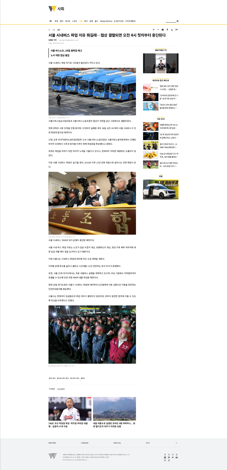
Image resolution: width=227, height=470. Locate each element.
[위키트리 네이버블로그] (173, 457)
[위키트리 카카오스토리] (165, 457)
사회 (80, 21)
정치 (86, 21)
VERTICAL (117, 443)
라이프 (67, 21)
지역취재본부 (130, 21)
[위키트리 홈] (52, 11)
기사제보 (52, 389)
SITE (148, 443)
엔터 (61, 21)
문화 (91, 21)
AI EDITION (118, 21)
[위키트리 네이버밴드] (165, 460)
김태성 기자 (52, 40)
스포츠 (74, 21)
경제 (56, 21)
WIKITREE (52, 443)
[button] (153, 30)
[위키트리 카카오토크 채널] (169, 457)
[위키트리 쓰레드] (177, 454)
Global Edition (106, 21)
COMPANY (84, 443)
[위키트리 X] (169, 454)
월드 (96, 21)
